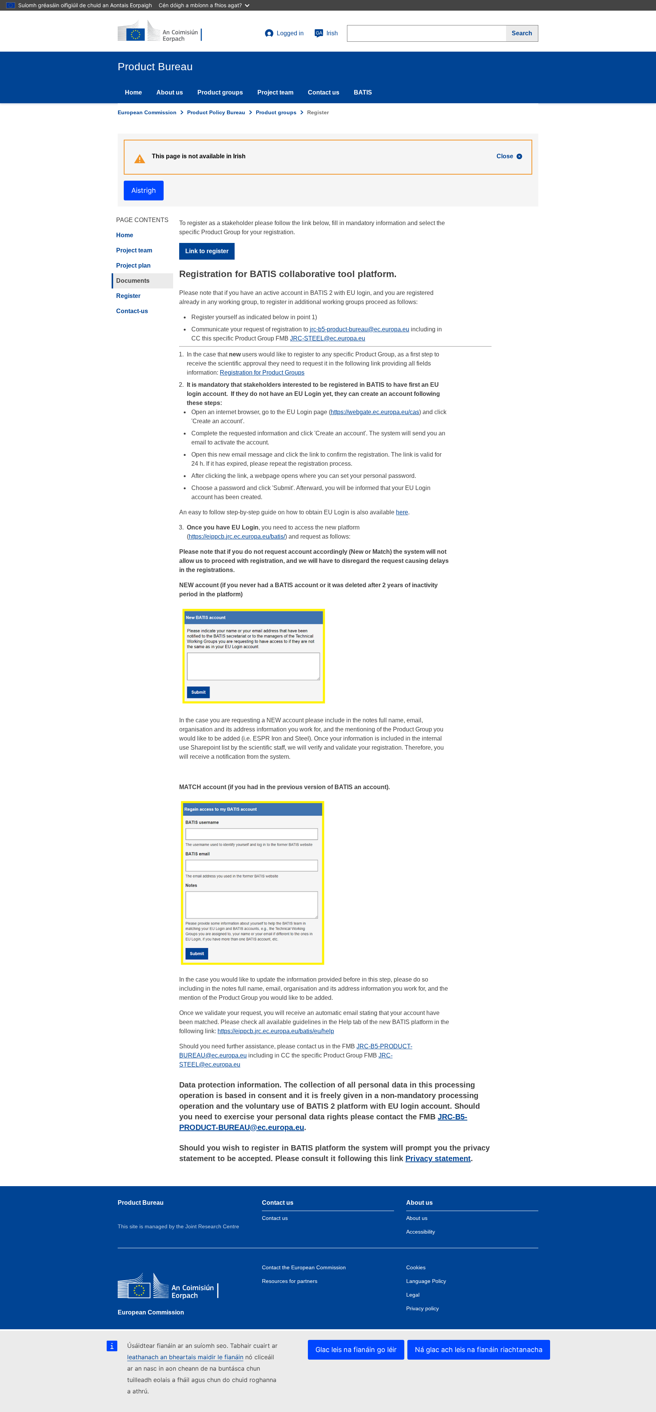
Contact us (323, 92)
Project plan (133, 265)
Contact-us (132, 311)
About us (169, 92)
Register (128, 296)
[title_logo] (164, 31)
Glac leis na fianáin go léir (356, 1350)
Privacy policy (422, 1308)
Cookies (416, 1267)
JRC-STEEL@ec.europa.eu (327, 338)
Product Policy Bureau (216, 112)
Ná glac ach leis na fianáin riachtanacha (478, 1350)
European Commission (147, 112)
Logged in (290, 33)
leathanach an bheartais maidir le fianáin (185, 1357)
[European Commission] (173, 1287)
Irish (327, 33)
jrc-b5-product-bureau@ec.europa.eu (359, 329)
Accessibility (420, 1232)
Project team (275, 92)
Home (133, 92)
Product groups (220, 92)
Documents (133, 280)
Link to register (207, 251)
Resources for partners (289, 1281)
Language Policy (426, 1281)
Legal (412, 1295)
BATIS (363, 92)
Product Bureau (141, 1202)
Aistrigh (143, 190)
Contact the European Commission (304, 1267)
